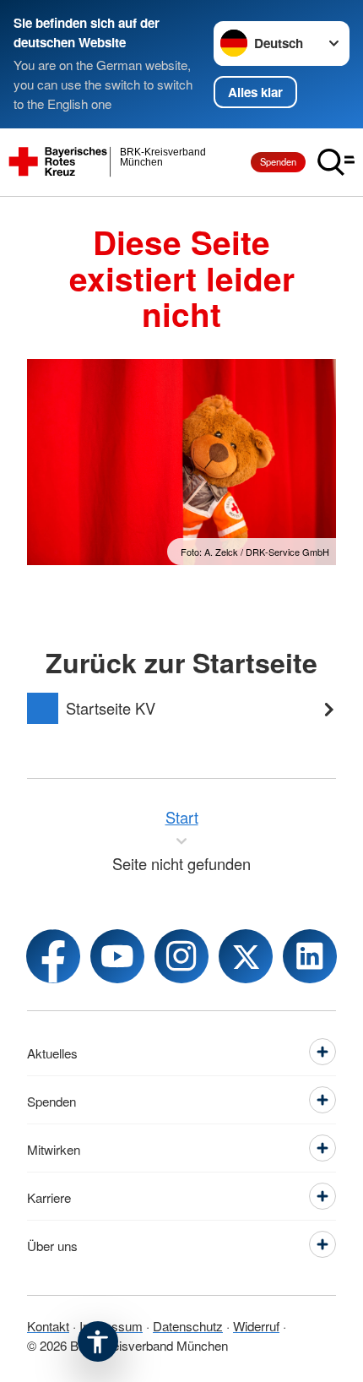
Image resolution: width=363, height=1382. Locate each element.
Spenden (278, 161)
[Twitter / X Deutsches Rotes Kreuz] (246, 956)
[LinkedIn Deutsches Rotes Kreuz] (310, 956)
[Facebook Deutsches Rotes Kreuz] (53, 956)
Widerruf (256, 1325)
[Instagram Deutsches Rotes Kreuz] (181, 956)
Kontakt (48, 1325)
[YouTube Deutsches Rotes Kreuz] (117, 956)
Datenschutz (188, 1325)
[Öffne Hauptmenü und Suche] (336, 162)
